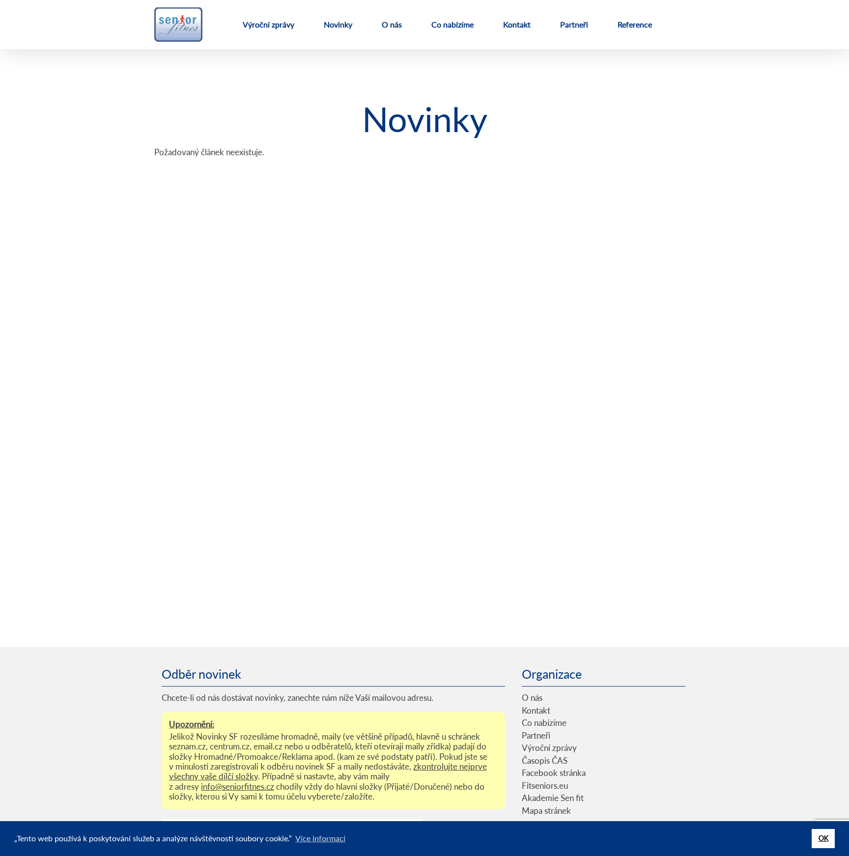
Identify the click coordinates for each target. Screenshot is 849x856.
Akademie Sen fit (553, 798)
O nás (392, 24)
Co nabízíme (452, 24)
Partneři (574, 24)
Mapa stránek (546, 810)
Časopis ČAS (544, 760)
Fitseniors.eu (545, 785)
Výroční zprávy (268, 24)
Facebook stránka (554, 773)
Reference (635, 24)
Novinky (338, 24)
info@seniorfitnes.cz (237, 786)
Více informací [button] (320, 838)
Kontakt (517, 24)
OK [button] (823, 838)
